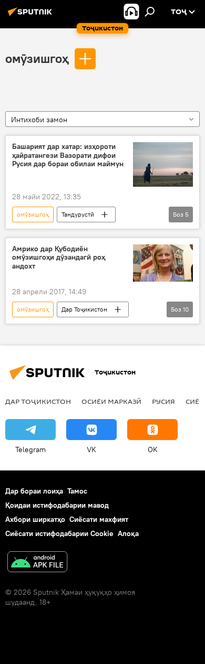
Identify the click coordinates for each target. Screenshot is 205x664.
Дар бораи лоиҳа (34, 491)
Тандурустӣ (78, 214)
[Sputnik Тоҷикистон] (31, 15)
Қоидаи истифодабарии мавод (57, 505)
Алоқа (128, 533)
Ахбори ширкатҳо (35, 519)
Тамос (77, 491)
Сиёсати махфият (98, 519)
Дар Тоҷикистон (84, 309)
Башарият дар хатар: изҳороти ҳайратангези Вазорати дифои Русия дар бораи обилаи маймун (68, 155)
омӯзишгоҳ (37, 58)
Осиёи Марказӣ (111, 401)
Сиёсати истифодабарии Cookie (59, 533)
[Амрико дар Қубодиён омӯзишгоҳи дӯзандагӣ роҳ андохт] (163, 263)
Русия (163, 401)
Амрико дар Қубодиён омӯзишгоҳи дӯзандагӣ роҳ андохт (58, 257)
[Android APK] (37, 563)
